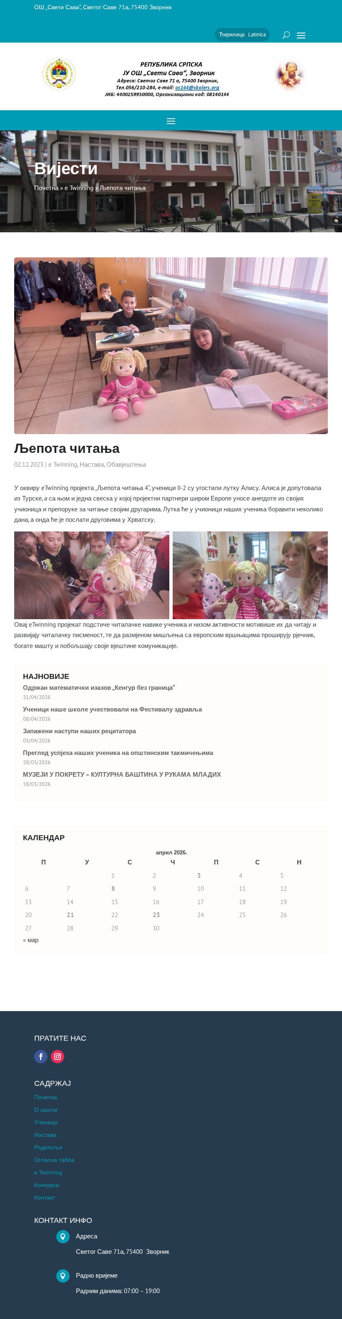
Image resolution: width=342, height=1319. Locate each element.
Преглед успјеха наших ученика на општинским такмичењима (118, 753)
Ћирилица (231, 34)
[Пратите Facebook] (41, 1056)
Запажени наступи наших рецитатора (79, 731)
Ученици (46, 1122)
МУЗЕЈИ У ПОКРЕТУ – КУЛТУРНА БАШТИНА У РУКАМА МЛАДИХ (122, 774)
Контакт (44, 1197)
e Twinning (62, 464)
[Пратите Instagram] (57, 1056)
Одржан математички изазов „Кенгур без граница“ (99, 687)
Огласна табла (54, 1160)
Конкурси (46, 1185)
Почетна (45, 1097)
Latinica (257, 34)
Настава (92, 464)
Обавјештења (126, 464)
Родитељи (48, 1147)
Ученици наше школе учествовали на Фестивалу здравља (112, 709)
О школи (46, 1110)
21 (70, 915)
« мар (30, 940)
